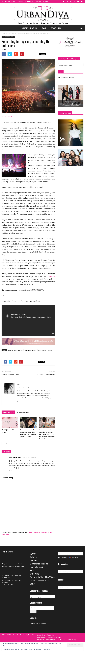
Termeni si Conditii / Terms (39, 580)
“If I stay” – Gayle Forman (46, 374)
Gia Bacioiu (29, 1)
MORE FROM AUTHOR (23, 412)
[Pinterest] (70, 1)
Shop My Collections (29, 28)
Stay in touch (7, 552)
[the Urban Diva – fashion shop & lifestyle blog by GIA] (42, 14)
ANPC (32, 570)
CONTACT (46, 1)
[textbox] (70, 65)
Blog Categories (55, 28)
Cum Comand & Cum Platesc (39, 563)
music (50, 350)
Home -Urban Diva (17, 1)
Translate (74, 558)
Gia (4, 49)
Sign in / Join (6, 1)
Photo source (7, 117)
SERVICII (43, 28)
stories (5, 353)
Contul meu (34, 557)
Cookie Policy (34, 573)
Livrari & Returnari (36, 567)
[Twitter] (78, 1)
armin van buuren (30, 350)
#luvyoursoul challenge (15, 350)
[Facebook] (63, 1)
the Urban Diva (15, 457)
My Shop (33, 553)
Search (33, 611)
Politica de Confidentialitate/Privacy (42, 577)
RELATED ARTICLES (8, 412)
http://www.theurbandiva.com (24, 388)
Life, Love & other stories (8, 37)
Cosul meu (38, 1)
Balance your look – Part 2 (11, 374)
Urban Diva (41, 635)
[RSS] (74, 1)
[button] (80, 28)
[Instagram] (67, 1)
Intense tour (42, 350)
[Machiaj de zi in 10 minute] (10, 422)
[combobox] (70, 64)
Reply (10, 471)
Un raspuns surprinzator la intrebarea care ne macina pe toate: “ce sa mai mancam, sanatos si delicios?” (47, 434)
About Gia (50, 635)
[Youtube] (81, 1)
